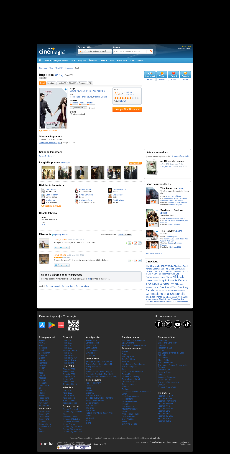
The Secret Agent (93, 395)
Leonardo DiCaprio (171, 198)
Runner (125, 404)
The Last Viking (92, 405)
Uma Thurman (52, 195)
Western (184, 202)
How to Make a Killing (95, 400)
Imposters (46, 75)
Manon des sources (172, 302)
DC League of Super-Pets (161, 271)
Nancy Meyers (171, 237)
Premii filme (45, 408)
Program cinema (61, 61)
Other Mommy (164, 358)
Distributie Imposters (51, 185)
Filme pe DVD (68, 355)
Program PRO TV (165, 396)
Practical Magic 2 (129, 382)
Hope (124, 411)
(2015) (181, 188)
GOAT (88, 423)
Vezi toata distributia (52, 206)
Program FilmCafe (166, 408)
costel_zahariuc (60, 240)
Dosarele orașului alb (131, 379)
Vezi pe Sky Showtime (127, 109)
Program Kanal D (165, 403)
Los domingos (128, 406)
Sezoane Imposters (50, 152)
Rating (129, 234)
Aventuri (170, 202)
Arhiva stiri (43, 403)
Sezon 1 (42, 156)
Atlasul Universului (130, 409)
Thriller (42, 393)
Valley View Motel (93, 367)
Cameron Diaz (169, 239)
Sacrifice (125, 362)
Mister (41, 373)
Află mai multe (155, 438)
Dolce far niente (93, 403)
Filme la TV (67, 353)
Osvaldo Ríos (91, 353)
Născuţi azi (90, 355)
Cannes (42, 422)
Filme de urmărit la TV (158, 184)
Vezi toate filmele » (154, 253)
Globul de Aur (45, 427)
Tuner (88, 415)
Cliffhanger (162, 340)
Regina (182, 280)
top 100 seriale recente (172, 161)
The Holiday (167, 231)
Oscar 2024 (44, 419)
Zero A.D (161, 375)
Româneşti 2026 (70, 384)
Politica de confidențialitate (89, 444)
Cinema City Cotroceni (72, 412)
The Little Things (154, 297)
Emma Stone (91, 348)
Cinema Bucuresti (70, 409)
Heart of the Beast (129, 401)
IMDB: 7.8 (122, 101)
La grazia (90, 418)
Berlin (41, 429)
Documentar (44, 353)
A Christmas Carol (180, 266)
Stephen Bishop (119, 189)
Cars (124, 369)
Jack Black (179, 239)
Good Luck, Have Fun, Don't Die (99, 398)
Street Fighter (163, 360)
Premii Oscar (44, 412)
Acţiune (170, 225)
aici (89, 279)
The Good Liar (171, 269)
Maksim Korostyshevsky (175, 218)
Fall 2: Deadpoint (129, 367)
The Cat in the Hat (165, 363)
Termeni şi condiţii (64, 444)
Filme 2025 (67, 348)
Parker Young (85, 189)
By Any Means (128, 374)
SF (40, 388)
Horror (42, 368)
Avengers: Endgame (130, 414)
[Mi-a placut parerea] (129, 243)
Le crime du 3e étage (131, 377)
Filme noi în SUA (166, 337)
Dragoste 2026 (69, 377)
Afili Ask (178, 276)
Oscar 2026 (44, 414)
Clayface (162, 345)
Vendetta (184, 302)
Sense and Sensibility (167, 343)
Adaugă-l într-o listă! (180, 156)
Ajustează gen (77, 108)
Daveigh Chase (168, 291)
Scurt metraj (44, 385)
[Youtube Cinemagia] (177, 324)
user (185, 79)
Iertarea (125, 387)
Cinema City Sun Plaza (72, 427)
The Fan (158, 291)
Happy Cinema (69, 424)
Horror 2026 (68, 379)
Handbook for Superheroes (133, 364)
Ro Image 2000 (175, 247)
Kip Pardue (50, 200)
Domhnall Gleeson (176, 200)
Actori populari (69, 400)
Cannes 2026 (45, 424)
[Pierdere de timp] (116, 98)
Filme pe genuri (47, 337)
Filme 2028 (67, 340)
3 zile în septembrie (130, 396)
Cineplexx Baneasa (71, 422)
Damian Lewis (152, 281)
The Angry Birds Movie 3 (168, 382)
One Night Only (128, 359)
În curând (93, 61)
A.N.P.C (103, 444)
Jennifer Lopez (92, 343)
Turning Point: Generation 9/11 (99, 364)
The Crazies (152, 266)
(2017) (59, 75)
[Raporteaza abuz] (140, 243)
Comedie (171, 243)
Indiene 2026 (68, 382)
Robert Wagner (152, 299)
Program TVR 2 (164, 421)
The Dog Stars (128, 357)
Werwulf (161, 385)
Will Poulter (164, 200)
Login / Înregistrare (184, 48)
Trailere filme (92, 358)
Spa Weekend (128, 343)
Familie (42, 360)
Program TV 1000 (165, 416)
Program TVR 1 (164, 418)
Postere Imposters (49, 131)
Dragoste (163, 245)
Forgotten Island (165, 348)
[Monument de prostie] (115, 98)
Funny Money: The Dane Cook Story (101, 377)
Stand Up (43, 390)
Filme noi (67, 337)
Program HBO (164, 413)
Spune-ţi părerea (61, 234)
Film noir (42, 365)
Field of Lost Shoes (168, 299)
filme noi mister (82, 286)
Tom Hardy (183, 198)
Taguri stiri (43, 400)
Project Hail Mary (93, 383)
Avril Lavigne (91, 340)
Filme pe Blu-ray (70, 358)
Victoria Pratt (180, 291)
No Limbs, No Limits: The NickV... (100, 374)
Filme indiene (68, 363)
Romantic (178, 243)
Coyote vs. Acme (129, 384)
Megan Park (118, 195)
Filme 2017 (59, 68)
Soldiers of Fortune (171, 210)
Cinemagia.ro (52, 51)
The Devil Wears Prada (162, 284)
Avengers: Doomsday (167, 377)
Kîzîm (88, 388)
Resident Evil (127, 399)
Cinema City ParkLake (72, 432)
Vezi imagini (134, 163)
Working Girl (183, 297)
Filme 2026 (67, 345)
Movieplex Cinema (71, 417)
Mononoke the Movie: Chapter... (99, 372)
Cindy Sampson (86, 195)
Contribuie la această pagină (50, 143)
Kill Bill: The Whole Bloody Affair (99, 413)
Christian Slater (169, 220)
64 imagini (65, 163)
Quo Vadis (170, 274)
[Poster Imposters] (53, 129)
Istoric (41, 370)
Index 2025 (67, 393)
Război (42, 380)
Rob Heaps (51, 189)
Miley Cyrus (91, 345)
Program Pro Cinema (167, 401)
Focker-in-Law (164, 370)
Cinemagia (43, 68)
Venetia (42, 432)
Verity (124, 421)
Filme (51, 68)
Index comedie (69, 398)
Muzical (42, 378)
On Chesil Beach (170, 297)
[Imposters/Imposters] (48, 179)
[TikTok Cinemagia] (187, 324)
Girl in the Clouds (129, 424)
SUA (43, 224)
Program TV (44, 405)
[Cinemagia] (40, 60)
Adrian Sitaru (159, 302)
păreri (129, 92)
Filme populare (93, 380)
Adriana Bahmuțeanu (155, 269)
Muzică (42, 375)
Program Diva (164, 411)
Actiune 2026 (68, 372)
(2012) (163, 213)
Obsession (90, 385)
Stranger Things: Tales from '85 (99, 362)
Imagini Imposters (49, 162)
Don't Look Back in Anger (132, 372)
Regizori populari (70, 403)
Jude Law (170, 241)
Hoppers (89, 390)
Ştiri (112, 61)
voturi (129, 94)
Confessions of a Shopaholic (165, 293)
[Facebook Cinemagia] (159, 324)
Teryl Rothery (118, 200)
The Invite (90, 408)
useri (150, 79)
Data (121, 234)
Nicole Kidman (92, 350)
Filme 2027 (67, 343)
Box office (163, 442)
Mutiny (125, 352)
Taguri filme (44, 398)
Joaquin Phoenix (167, 280)
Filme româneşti (69, 360)
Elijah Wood (165, 266)
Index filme (68, 387)
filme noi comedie (53, 286)
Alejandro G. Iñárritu (173, 196)
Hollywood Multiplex (71, 419)
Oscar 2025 (44, 417)
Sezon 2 (51, 156)
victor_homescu (166, 166)
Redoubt (125, 389)
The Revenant (168, 188)
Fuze (88, 420)
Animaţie (43, 343)
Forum (140, 61)
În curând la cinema (132, 348)
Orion (88, 369)
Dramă (177, 202)
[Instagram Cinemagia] (168, 324)
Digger (161, 350)
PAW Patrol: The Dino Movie (134, 345)
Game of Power (164, 372)
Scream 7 (90, 393)
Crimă (41, 350)
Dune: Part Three (165, 380)
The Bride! (90, 410)
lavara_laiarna (60, 255)
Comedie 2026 (69, 374)
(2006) (178, 231)
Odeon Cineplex (175, 205)
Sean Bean (180, 220)
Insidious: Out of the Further (133, 340)
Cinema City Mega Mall (72, 429)
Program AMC (164, 406)
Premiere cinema (70, 350)
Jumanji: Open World (167, 387)
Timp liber (82, 61)
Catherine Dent (85, 200)
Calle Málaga (127, 419)
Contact (75, 444)
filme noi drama (68, 286)
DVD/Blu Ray (173, 442)
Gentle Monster (128, 416)
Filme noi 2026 (69, 369)
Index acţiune (68, 395)
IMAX (65, 414)
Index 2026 (67, 390)
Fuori (124, 354)
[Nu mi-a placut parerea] (135, 243)
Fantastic (43, 363)
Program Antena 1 (165, 398)
